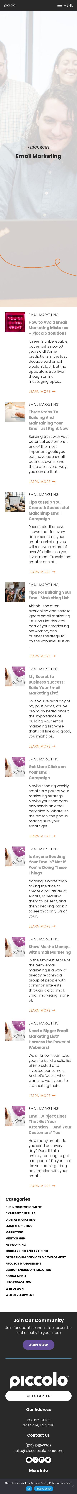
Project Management (23, 1263)
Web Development (20, 1295)
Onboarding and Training (27, 1251)
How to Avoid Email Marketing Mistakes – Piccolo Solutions (48, 328)
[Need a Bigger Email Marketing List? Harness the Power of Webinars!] (15, 1023)
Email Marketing (44, 314)
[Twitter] (48, 1460)
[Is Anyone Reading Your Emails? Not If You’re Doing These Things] (15, 849)
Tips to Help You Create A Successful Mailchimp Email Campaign (49, 510)
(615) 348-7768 (38, 1445)
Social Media (16, 1276)
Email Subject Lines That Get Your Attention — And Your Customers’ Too (50, 1124)
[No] (72, 1486)
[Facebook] (29, 1460)
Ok (29, 1488)
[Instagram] (35, 1460)
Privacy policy (44, 1488)
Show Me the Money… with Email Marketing (50, 949)
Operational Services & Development (36, 1257)
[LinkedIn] (41, 1460)
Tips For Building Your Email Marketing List (50, 595)
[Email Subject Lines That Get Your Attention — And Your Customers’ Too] (15, 1108)
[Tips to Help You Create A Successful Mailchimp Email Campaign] (15, 494)
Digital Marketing (21, 1220)
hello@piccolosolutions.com (38, 1450)
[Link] (10, 5)
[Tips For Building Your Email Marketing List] (15, 584)
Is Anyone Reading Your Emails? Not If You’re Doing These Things (48, 865)
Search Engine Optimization (28, 1270)
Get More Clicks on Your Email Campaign (47, 772)
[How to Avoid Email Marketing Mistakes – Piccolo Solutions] (15, 314)
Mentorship (15, 1238)
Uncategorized (18, 1282)
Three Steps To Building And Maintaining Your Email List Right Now (48, 420)
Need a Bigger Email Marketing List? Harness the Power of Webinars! (50, 1039)
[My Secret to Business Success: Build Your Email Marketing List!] (15, 669)
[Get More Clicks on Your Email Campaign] (15, 759)
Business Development (24, 1207)
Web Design (15, 1289)
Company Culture (20, 1213)
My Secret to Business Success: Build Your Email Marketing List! (47, 685)
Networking (16, 1245)
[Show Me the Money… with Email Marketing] (15, 939)
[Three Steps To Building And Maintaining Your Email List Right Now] (15, 404)
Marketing (14, 1232)
